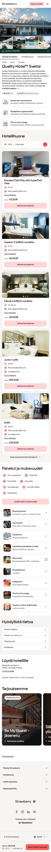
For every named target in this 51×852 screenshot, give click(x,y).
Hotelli (4, 62)
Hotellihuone (27, 56)
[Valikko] (47, 3)
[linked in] (28, 811)
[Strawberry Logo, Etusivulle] (9, 4)
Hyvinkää (21, 62)
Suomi (12, 62)
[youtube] (34, 811)
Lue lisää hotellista (9, 88)
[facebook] (16, 811)
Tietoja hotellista (9, 56)
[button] (25, 164)
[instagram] (22, 811)
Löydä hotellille (8, 671)
